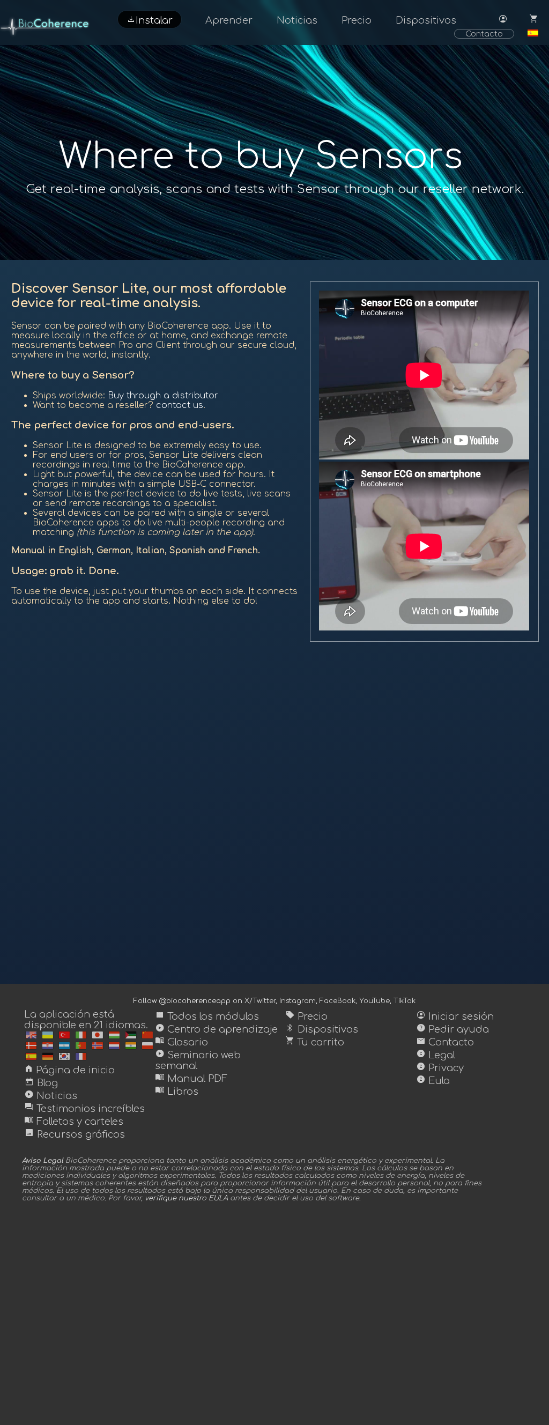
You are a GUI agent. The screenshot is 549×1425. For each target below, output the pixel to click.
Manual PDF (191, 1078)
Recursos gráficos (74, 1134)
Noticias (297, 20)
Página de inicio (69, 1070)
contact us (179, 405)
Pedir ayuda (452, 1029)
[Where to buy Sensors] (31, 1035)
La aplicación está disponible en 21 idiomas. (86, 1019)
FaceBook (337, 1001)
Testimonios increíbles (84, 1108)
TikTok (405, 1001)
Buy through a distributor (163, 395)
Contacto (484, 33)
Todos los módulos (207, 1016)
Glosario (181, 1042)
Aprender (229, 20)
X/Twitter (260, 1001)
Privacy (440, 1068)
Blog (41, 1083)
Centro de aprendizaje (216, 1029)
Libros (176, 1091)
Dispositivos (426, 20)
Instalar (150, 19)
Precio (357, 20)
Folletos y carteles (73, 1121)
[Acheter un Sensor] (81, 1056)
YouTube (374, 1001)
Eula (433, 1080)
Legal (435, 1055)
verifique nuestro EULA (186, 1198)
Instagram (297, 1001)
